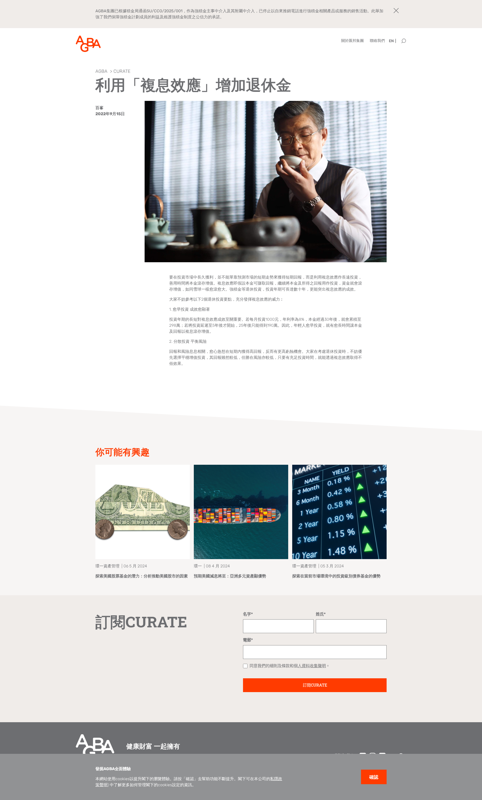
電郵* (248, 640)
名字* (248, 614)
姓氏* (321, 614)
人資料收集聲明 (312, 665)
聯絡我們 (377, 40)
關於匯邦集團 (352, 40)
